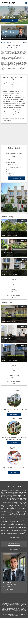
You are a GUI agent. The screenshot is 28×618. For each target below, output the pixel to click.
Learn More (13, 472)
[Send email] (24, 42)
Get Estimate (13, 414)
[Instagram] (26, 42)
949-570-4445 (6, 42)
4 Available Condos (16, 178)
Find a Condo (13, 442)
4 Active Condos (9, 21)
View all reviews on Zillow (14, 545)
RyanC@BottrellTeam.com (12, 587)
